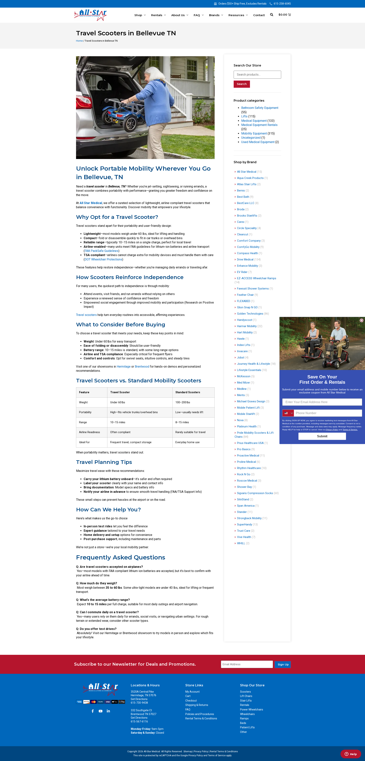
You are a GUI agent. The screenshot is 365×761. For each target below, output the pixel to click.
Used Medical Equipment (258, 142)
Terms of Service (217, 755)
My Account (192, 691)
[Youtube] (100, 711)
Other (243, 731)
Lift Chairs (246, 696)
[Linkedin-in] (108, 711)
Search (242, 84)
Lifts (244, 116)
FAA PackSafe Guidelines (101, 251)
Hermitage (124, 366)
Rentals (156, 15)
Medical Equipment (254, 121)
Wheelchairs (247, 714)
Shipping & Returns (196, 704)
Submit (322, 436)
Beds (243, 723)
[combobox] (288, 413)
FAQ (197, 15)
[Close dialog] (361, 320)
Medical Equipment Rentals (259, 125)
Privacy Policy (201, 751)
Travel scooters (86, 315)
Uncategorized (251, 137)
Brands (214, 15)
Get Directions (139, 699)
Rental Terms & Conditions (201, 718)
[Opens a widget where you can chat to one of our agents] (350, 754)
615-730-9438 (139, 702)
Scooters (245, 691)
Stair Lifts (246, 700)
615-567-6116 (139, 721)
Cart (187, 696)
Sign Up (283, 664)
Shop (138, 15)
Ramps (244, 718)
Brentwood (142, 366)
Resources (236, 15)
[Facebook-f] (92, 711)
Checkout (191, 700)
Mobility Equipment (254, 133)
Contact (259, 15)
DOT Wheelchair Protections (103, 259)
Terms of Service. (350, 430)
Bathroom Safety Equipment (259, 108)
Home (79, 40)
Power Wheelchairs (251, 709)
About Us (178, 15)
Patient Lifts (247, 727)
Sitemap (187, 751)
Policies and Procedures (199, 714)
